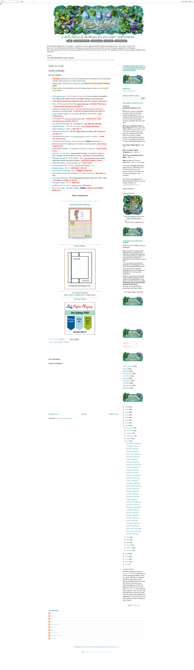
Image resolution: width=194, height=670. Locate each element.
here (124, 147)
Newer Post (53, 414)
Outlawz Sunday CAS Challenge (66, 173)
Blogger (117, 647)
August (129, 438)
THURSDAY (126, 381)
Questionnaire (108, 41)
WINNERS (126, 388)
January (129, 550)
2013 (127, 564)
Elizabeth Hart (55, 624)
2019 (127, 425)
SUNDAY (67, 342)
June (128, 537)
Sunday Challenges (132, 448)
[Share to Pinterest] (78, 339)
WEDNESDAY (127, 385)
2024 (127, 412)
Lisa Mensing (55, 633)
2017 (127, 556)
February (130, 548)
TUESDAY (126, 383)
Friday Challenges (132, 459)
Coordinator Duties (121, 41)
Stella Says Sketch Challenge (80, 204)
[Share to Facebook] (76, 339)
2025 (127, 409)
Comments (129, 346)
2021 (127, 420)
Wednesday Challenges (133, 443)
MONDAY (126, 371)
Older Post (113, 414)
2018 (127, 553)
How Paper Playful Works (81, 41)
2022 (127, 417)
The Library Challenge (60, 178)
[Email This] (70, 339)
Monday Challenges (132, 451)
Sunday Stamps (79, 246)
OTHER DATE (127, 373)
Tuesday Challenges (132, 446)
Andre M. (53, 616)
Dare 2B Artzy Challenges (61, 124)
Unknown (53, 638)
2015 (127, 561)
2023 (127, 415)
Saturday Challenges (133, 456)
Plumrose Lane (127, 573)
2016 (127, 559)
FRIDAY (125, 369)
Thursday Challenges (133, 462)
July (128, 441)
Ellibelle (53, 627)
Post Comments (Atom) (64, 418)
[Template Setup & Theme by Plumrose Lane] (97, 652)
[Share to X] (74, 339)
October (129, 433)
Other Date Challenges (133, 454)
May (128, 540)
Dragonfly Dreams (58, 126)
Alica (52, 613)
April (128, 542)
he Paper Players (59, 183)
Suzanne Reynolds (57, 635)
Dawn (52, 621)
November (130, 430)
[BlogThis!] (72, 339)
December (130, 428)
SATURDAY (126, 376)
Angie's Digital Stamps (60, 114)
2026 (127, 407)
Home (69, 41)
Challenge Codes (96, 41)
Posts (127, 343)
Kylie (52, 630)
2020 (127, 423)
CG (52, 619)
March (129, 545)
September (130, 436)
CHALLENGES (58, 342)
